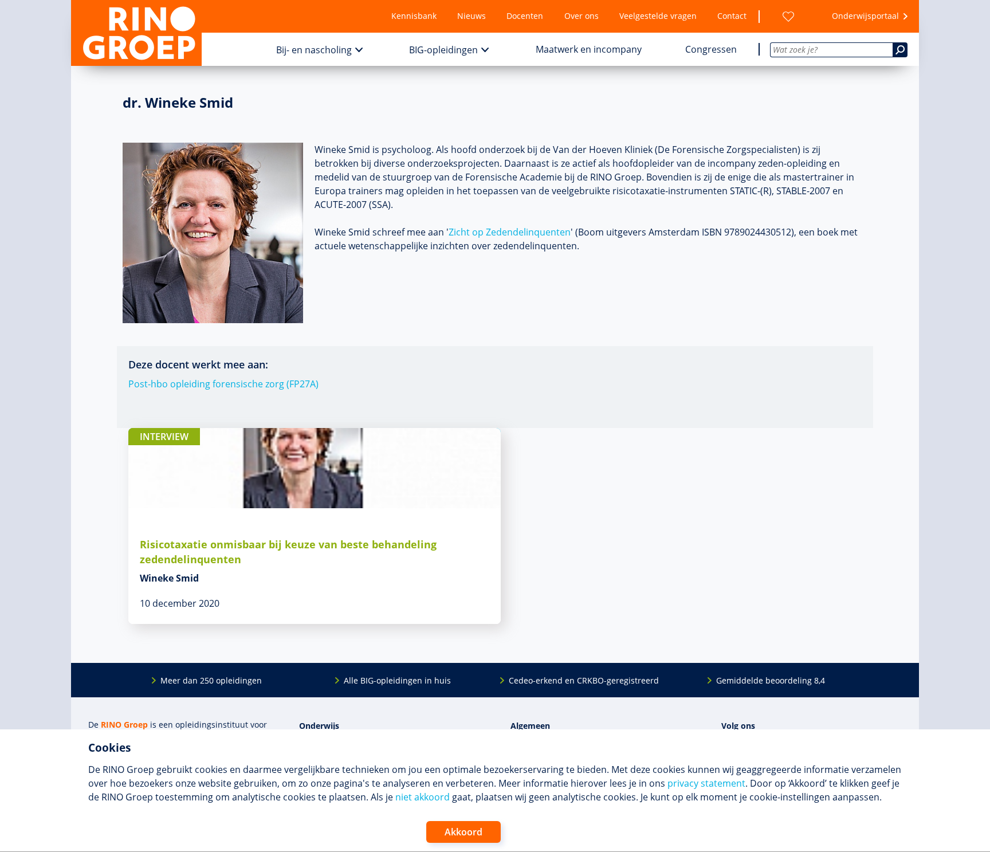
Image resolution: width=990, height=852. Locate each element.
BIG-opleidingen (443, 50)
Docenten (524, 15)
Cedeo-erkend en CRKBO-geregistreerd (584, 680)
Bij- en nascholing (314, 50)
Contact (732, 15)
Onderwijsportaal (865, 15)
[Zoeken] (900, 49)
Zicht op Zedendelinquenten (510, 232)
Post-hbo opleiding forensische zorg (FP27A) (223, 384)
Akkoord (463, 832)
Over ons (581, 15)
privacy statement (706, 783)
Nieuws (471, 15)
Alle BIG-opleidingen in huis (397, 680)
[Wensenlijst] (788, 16)
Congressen (711, 49)
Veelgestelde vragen (658, 15)
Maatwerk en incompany (589, 49)
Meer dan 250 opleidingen (211, 680)
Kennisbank (414, 15)
